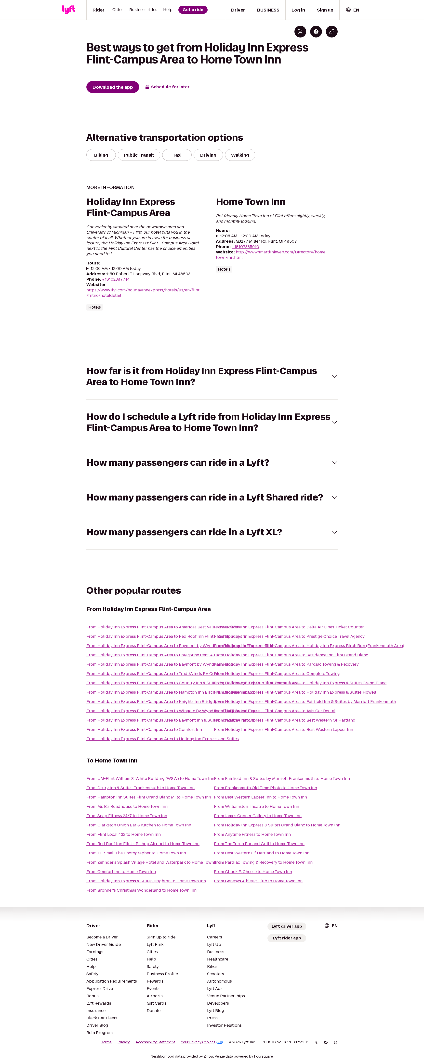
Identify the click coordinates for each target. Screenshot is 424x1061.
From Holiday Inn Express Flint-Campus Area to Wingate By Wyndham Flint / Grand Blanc (172, 711)
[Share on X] (300, 31)
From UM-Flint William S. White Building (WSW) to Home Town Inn (150, 778)
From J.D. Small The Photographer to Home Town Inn (136, 853)
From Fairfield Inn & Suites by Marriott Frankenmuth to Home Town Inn (282, 778)
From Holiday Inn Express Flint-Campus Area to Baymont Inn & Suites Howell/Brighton (169, 720)
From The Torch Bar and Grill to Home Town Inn (259, 844)
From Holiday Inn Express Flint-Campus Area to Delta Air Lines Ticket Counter (289, 627)
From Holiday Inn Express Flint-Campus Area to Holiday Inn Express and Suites (162, 739)
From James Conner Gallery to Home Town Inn (258, 816)
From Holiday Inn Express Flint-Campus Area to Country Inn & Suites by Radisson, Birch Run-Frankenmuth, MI (192, 683)
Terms (106, 1042)
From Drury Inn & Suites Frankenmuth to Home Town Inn (140, 788)
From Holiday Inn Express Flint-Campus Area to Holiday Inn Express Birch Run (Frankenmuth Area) (309, 646)
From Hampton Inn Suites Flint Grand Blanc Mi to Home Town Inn (148, 797)
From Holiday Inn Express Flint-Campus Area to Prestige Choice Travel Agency (289, 636)
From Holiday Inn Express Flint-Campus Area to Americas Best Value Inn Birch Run (165, 627)
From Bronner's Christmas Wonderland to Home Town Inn (141, 890)
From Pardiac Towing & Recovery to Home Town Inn (263, 862)
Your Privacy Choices (198, 1042)
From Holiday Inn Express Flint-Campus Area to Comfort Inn (144, 729)
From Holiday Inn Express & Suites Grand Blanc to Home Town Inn (277, 825)
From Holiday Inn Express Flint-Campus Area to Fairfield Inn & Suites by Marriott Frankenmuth (305, 701)
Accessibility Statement (155, 1042)
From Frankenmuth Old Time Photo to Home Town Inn (265, 788)
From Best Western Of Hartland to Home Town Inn (261, 853)
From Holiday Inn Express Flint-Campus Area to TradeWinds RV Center (154, 673)
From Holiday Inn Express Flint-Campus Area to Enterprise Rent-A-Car (153, 655)
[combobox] (352, 10)
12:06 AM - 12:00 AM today (116, 268)
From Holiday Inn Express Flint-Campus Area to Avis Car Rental (274, 711)
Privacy (124, 1042)
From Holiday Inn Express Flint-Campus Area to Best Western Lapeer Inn (283, 729)
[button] (212, 376)
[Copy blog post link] (332, 31)
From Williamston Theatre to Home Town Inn (256, 806)
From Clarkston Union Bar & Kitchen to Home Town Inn (138, 825)
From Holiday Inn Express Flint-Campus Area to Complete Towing (277, 673)
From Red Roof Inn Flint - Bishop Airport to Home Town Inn (142, 844)
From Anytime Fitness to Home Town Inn (252, 834)
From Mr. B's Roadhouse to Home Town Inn (127, 806)
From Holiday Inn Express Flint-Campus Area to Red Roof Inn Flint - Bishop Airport (166, 636)
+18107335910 (245, 247)
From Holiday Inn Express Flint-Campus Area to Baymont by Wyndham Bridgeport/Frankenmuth (179, 646)
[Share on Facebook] (316, 31)
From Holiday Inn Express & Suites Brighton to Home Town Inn (146, 881)
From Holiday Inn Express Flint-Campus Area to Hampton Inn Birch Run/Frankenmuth (169, 692)
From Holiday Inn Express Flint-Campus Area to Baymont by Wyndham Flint (159, 664)
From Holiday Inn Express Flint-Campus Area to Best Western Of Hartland (285, 720)
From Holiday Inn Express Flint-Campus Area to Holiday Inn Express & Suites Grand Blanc (300, 683)
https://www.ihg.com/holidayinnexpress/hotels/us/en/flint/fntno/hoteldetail (142, 292)
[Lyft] (69, 10)
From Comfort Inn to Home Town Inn (121, 871)
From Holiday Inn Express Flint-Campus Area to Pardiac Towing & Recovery (286, 664)
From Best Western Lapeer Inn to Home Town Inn (260, 797)
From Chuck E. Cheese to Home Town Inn (253, 871)
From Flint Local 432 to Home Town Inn (123, 834)
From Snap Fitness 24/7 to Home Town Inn (126, 816)
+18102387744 (116, 279)
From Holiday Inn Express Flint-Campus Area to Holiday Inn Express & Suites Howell (295, 692)
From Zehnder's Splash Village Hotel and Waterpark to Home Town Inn (153, 862)
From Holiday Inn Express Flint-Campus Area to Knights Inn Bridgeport (154, 701)
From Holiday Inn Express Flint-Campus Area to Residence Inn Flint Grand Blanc (291, 655)
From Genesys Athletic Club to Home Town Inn (258, 881)
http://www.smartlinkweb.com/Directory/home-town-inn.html (271, 254)
